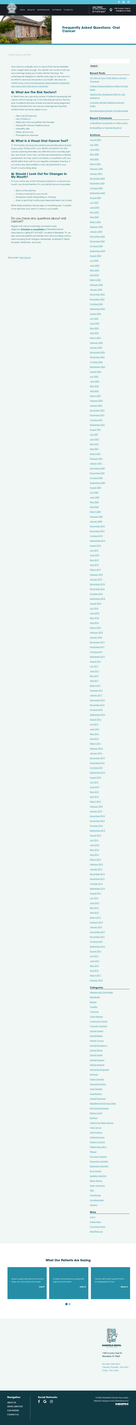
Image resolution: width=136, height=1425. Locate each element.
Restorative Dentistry (99, 1167)
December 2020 (97, 469)
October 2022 (96, 362)
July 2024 (94, 261)
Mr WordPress (96, 128)
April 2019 (94, 565)
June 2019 (94, 556)
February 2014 (96, 865)
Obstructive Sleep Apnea (101, 1123)
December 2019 (97, 527)
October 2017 (96, 652)
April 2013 (94, 913)
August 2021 (95, 430)
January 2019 (96, 580)
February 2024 (96, 285)
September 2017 (97, 657)
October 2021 (96, 420)
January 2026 (96, 174)
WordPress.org (96, 1232)
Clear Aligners (96, 1017)
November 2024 (97, 242)
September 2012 (97, 947)
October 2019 (96, 536)
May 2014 (94, 850)
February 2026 (96, 169)
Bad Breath (95, 998)
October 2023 (96, 304)
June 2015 (94, 787)
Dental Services (43, 10)
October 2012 (96, 942)
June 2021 (94, 440)
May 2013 (94, 908)
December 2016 (97, 701)
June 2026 (94, 150)
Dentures (94, 1075)
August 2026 (95, 140)
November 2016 (97, 705)
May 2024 (94, 271)
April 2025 (94, 217)
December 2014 (97, 816)
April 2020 (94, 507)
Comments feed (97, 1227)
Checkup (94, 1012)
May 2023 (94, 329)
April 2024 (94, 275)
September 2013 (97, 889)
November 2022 (97, 357)
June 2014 (94, 845)
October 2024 (96, 246)
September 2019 (97, 541)
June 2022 (94, 382)
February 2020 (96, 517)
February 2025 (96, 227)
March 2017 (95, 686)
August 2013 (95, 894)
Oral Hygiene (96, 1133)
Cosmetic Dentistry (98, 1026)
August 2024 (95, 256)
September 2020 (97, 483)
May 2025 (94, 213)
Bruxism (93, 1002)
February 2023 (96, 343)
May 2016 (94, 734)
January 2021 (96, 464)
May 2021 (94, 444)
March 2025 (95, 222)
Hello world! (121, 123)
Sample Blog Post (113, 128)
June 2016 (94, 730)
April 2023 (94, 333)
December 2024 (97, 237)
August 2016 (95, 720)
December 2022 (97, 353)
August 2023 (95, 314)
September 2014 (97, 831)
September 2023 (97, 309)
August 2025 (95, 198)
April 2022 (94, 391)
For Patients (56, 10)
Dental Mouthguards (99, 1070)
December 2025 (97, 179)
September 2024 (97, 251)
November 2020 (97, 473)
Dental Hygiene (97, 1060)
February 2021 (96, 459)
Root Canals (95, 1171)
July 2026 (94, 145)
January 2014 (96, 870)
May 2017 (94, 676)
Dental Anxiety (96, 1031)
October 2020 (96, 478)
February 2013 (96, 923)
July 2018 (94, 609)
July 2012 (94, 956)
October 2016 (96, 710)
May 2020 (94, 502)
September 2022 (97, 367)
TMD (92, 1191)
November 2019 (97, 531)
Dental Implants (97, 1065)
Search (94, 66)
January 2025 (96, 232)
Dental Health (96, 1055)
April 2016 (94, 739)
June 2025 (94, 208)
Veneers (93, 1205)
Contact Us (68, 10)
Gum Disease (96, 1089)
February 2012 (96, 981)
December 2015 (97, 758)
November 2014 (97, 821)
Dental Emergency (98, 1046)
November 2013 (97, 879)
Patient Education (98, 1147)
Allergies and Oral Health (101, 993)
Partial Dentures (97, 1138)
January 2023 (96, 348)
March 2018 (95, 628)
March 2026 (95, 164)
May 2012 (94, 966)
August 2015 (95, 778)
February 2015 (96, 807)
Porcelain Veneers (98, 1157)
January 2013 (96, 927)
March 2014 (95, 860)
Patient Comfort (97, 1142)
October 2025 (96, 189)
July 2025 (94, 203)
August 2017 (95, 662)
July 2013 (94, 898)
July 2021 (94, 435)
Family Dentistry (97, 1080)
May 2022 (94, 386)
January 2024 (96, 290)
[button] (66, 1304)
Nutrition (94, 1118)
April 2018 (94, 623)
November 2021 (97, 415)
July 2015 (94, 783)
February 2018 (96, 633)
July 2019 (94, 551)
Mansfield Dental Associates (103, 1104)
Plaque (93, 1152)
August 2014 (95, 836)
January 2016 (96, 754)
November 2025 (97, 184)
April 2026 (94, 160)
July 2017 (94, 667)
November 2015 (97, 763)
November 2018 (97, 589)
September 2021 (97, 425)
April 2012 (94, 971)
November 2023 (97, 300)
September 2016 (97, 715)
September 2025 (97, 193)
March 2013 (95, 918)
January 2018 (96, 638)
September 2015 (97, 773)
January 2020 (96, 522)
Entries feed (95, 1222)
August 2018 (95, 604)
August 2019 (95, 546)
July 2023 (94, 319)
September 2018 (97, 599)
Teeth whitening (97, 1186)
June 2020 (94, 498)
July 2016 (94, 725)
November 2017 (97, 647)
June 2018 (94, 614)
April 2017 (94, 681)
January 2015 (96, 812)
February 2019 (96, 575)
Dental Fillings (96, 1051)
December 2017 (97, 643)
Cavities (93, 1007)
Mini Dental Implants (99, 1109)
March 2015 (95, 802)
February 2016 (96, 749)
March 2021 (95, 454)
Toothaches (95, 1196)
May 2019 (94, 560)
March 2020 (95, 512)
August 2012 (95, 952)
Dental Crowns (96, 1041)
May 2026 (94, 155)
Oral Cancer (25, 258)
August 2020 (95, 488)
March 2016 (95, 744)
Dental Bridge (96, 1036)
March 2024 (95, 280)
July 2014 (94, 841)
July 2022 (94, 377)
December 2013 (97, 874)
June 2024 (94, 266)
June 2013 (94, 903)
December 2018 (97, 585)
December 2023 (97, 295)
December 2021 (97, 411)
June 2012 (94, 961)
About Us (31, 10)
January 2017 (96, 696)
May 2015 (94, 792)
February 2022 (96, 401)
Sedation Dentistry (98, 1176)
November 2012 (97, 937)
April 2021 (94, 449)
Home (22, 10)
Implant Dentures (98, 1099)
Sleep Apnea (96, 1181)
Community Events (98, 1022)
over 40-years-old (28, 116)
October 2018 (96, 594)
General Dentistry (98, 1084)
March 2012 (95, 976)
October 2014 (96, 826)
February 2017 (96, 691)
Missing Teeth (96, 1113)
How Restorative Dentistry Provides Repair (109, 111)
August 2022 (95, 372)
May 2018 (94, 618)
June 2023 (94, 324)
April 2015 (94, 797)
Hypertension (96, 1094)
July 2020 (94, 493)
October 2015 (96, 768)
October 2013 (96, 884)
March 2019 (95, 570)
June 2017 (94, 672)
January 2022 (96, 406)
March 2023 (95, 338)
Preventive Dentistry (99, 1162)
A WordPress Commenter (101, 123)
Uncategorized (97, 1200)
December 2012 (97, 932)
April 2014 (94, 855)
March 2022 (95, 396)
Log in (92, 1217)
